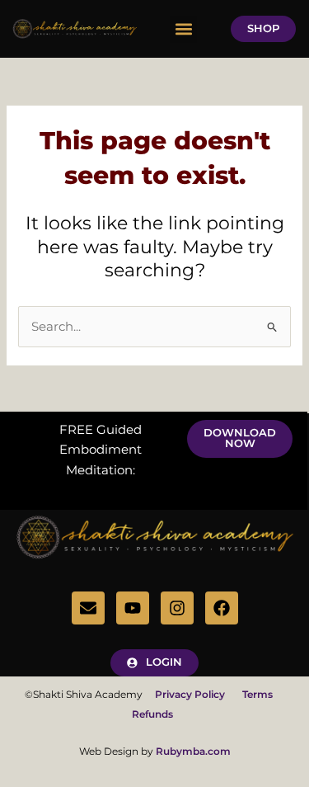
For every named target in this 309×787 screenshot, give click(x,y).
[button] (183, 29)
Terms (257, 694)
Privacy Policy (197, 694)
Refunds (152, 714)
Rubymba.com (193, 751)
